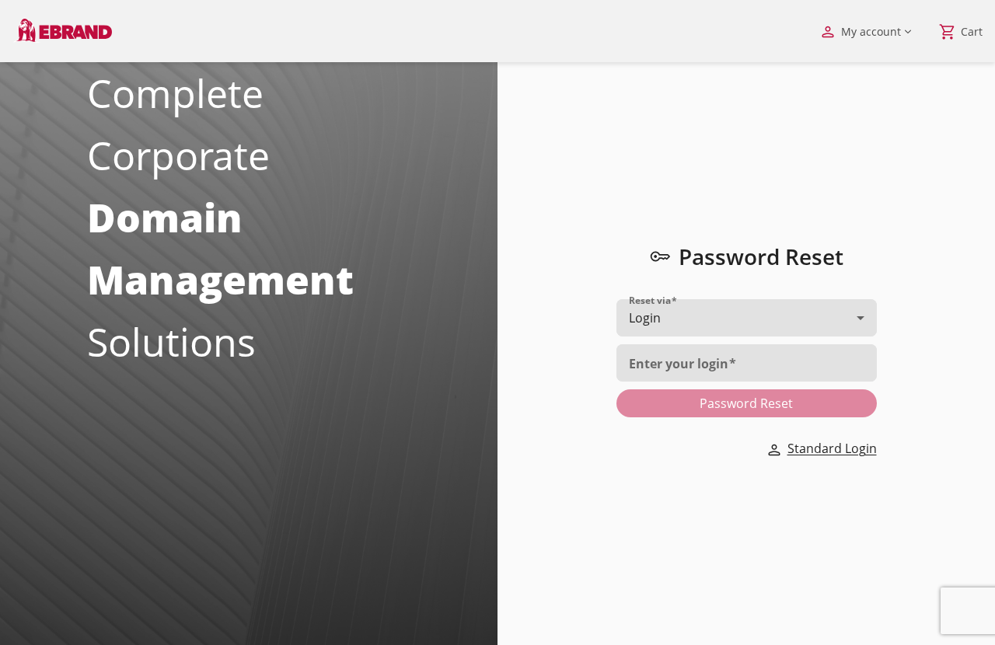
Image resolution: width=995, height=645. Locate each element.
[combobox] (746, 318)
